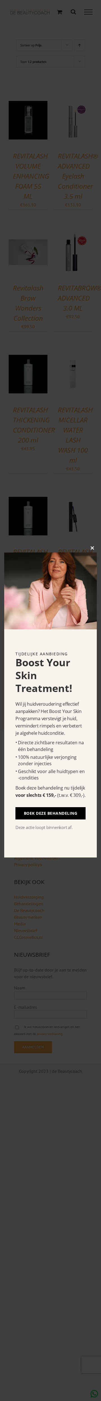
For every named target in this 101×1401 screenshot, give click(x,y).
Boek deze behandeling (50, 813)
